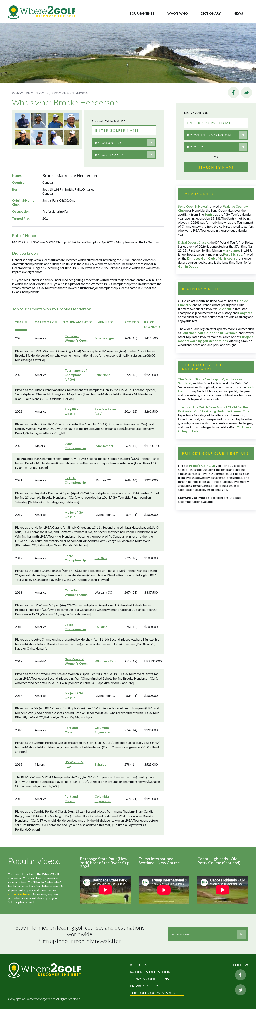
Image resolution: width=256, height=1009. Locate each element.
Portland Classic (71, 730)
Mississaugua (105, 338)
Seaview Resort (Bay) (106, 411)
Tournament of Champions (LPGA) (76, 374)
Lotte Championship (75, 558)
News (238, 13)
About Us (138, 965)
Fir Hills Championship (75, 480)
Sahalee (100, 764)
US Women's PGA (74, 764)
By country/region (209, 135)
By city (195, 147)
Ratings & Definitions (151, 972)
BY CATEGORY (109, 154)
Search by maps (216, 167)
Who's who (177, 13)
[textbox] (108, 142)
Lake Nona (102, 375)
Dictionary (211, 13)
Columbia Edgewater (103, 730)
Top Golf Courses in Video (155, 993)
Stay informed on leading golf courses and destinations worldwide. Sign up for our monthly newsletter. (81, 934)
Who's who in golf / (31, 93)
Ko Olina (101, 558)
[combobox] (124, 142)
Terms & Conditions (149, 979)
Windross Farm (106, 661)
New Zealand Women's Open (76, 661)
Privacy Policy (144, 986)
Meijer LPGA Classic (74, 514)
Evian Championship (75, 446)
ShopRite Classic (71, 411)
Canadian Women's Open (76, 338)
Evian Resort (104, 446)
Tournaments (141, 13)
